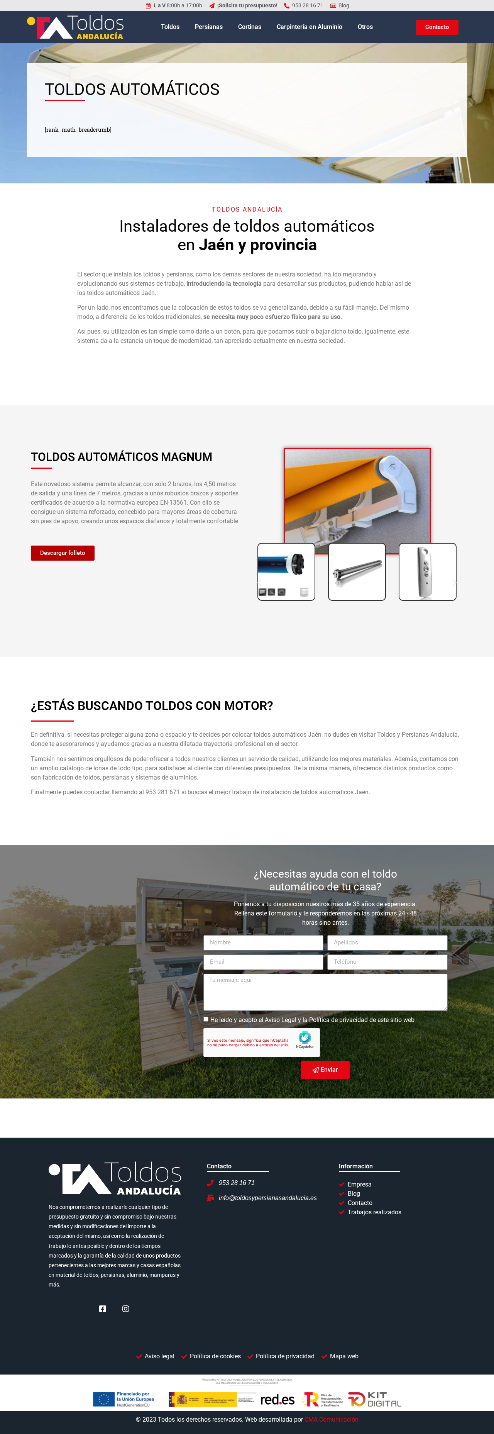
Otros (365, 27)
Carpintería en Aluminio (309, 27)
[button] (259, 583)
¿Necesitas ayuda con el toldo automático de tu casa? (325, 880)
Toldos (170, 27)
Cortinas (249, 27)
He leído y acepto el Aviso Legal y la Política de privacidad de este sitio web (312, 1019)
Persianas (209, 27)
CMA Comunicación (332, 1419)
